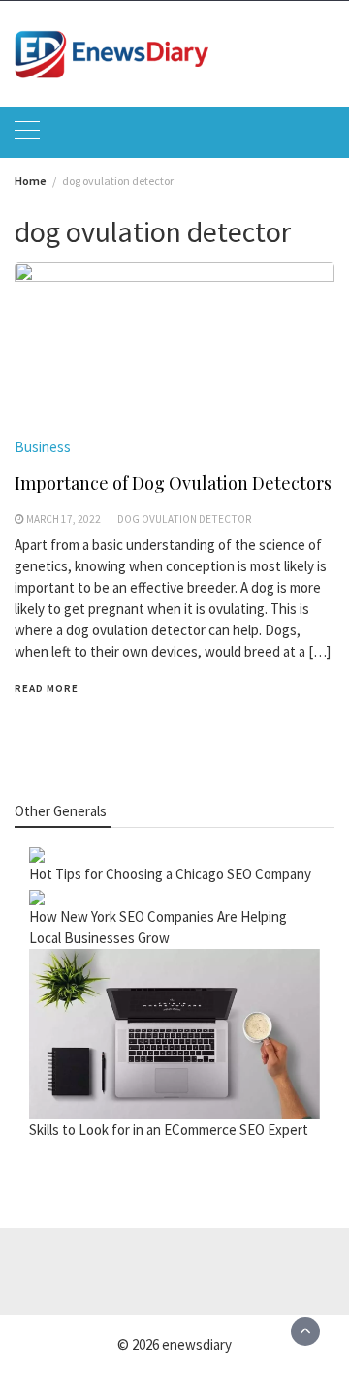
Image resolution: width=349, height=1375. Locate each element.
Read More (47, 688)
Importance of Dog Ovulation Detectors (173, 483)
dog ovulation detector (184, 519)
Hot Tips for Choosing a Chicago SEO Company (170, 874)
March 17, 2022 (63, 519)
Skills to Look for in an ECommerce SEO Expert (168, 1129)
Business (43, 447)
